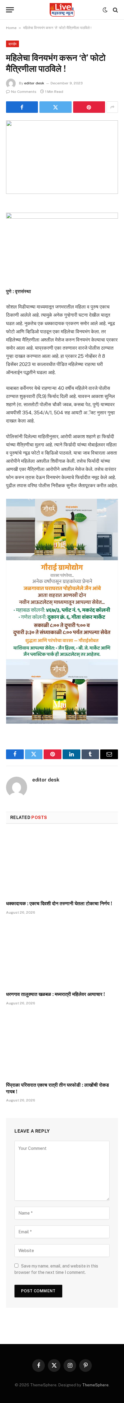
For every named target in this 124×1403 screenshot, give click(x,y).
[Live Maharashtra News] (62, 10)
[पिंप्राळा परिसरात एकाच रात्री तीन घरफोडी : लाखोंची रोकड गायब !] (62, 1045)
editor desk (34, 83)
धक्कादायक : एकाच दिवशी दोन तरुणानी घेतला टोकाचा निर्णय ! (59, 903)
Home (11, 28)
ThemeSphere (95, 1385)
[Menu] (10, 10)
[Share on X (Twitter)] (55, 107)
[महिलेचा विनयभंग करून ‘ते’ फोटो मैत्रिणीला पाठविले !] (62, 157)
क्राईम (12, 44)
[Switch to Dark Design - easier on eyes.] (105, 10)
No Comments (23, 92)
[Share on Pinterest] (89, 107)
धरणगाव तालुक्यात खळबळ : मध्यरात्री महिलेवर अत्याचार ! (55, 994)
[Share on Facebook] (22, 107)
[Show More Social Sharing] (112, 107)
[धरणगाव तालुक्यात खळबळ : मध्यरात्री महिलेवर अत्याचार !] (62, 954)
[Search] (115, 10)
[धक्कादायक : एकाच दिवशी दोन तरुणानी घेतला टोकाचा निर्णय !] (62, 864)
